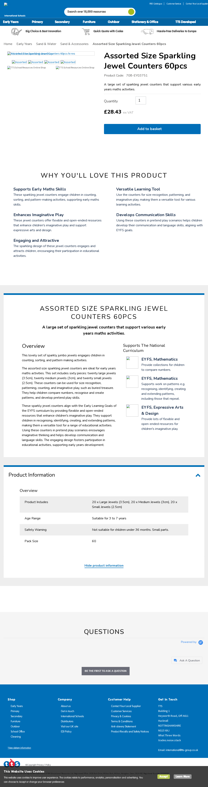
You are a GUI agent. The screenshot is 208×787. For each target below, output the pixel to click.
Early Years (10, 22)
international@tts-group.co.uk (182, 750)
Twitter (186, 766)
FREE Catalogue (156, 3)
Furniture (89, 22)
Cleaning (16, 736)
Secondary (62, 22)
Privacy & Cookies (121, 716)
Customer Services (174, 3)
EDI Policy (66, 731)
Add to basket (150, 128)
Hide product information (104, 565)
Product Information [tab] (32, 474)
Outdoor (113, 22)
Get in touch (67, 711)
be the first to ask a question (106, 671)
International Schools (72, 716)
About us (66, 706)
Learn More (183, 776)
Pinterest (194, 766)
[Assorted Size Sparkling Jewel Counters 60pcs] (51, 53)
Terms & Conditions (122, 721)
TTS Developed (186, 22)
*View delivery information (19, 748)
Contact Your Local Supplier (126, 706)
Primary (37, 22)
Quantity (111, 101)
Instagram (201, 766)
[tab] (186, 660)
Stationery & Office (145, 22)
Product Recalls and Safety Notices (130, 731)
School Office (18, 731)
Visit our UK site (69, 726)
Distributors (67, 721)
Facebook (178, 766)
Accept (163, 776)
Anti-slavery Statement (123, 726)
